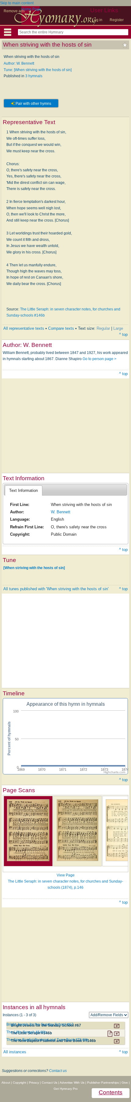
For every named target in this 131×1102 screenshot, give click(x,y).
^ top (123, 334)
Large (118, 328)
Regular (103, 328)
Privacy (34, 1082)
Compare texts (61, 328)
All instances (14, 1052)
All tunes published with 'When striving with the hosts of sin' (55, 589)
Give (125, 1082)
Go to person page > (99, 359)
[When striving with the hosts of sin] (34, 568)
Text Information (23, 490)
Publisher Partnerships (103, 1082)
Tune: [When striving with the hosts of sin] (38, 70)
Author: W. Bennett (19, 63)
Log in (97, 20)
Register (117, 20)
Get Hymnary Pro (66, 1088)
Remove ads (14, 11)
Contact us (58, 1071)
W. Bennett (60, 512)
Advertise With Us (72, 1082)
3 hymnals (33, 76)
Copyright (19, 1082)
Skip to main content (17, 3)
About (6, 1082)
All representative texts (23, 328)
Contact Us (49, 1082)
